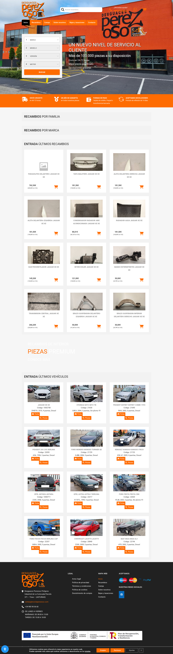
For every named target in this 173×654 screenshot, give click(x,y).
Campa (47, 22)
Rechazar (117, 650)
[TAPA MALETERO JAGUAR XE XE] (86, 165)
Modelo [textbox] (33, 48)
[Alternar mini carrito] (144, 9)
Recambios (36, 22)
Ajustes (132, 650)
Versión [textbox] (33, 56)
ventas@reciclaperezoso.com (36, 602)
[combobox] (42, 40)
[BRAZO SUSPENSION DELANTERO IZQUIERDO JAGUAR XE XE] (86, 305)
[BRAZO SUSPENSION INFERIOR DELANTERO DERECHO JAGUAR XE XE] (129, 305)
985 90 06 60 (120, 10)
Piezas (45, 418)
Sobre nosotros (60, 22)
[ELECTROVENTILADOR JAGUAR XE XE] (44, 258)
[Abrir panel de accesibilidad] (5, 649)
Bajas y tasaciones (77, 22)
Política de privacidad (80, 582)
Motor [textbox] (33, 64)
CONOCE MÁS (39, 360)
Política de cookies (79, 590)
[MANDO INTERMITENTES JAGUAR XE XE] (129, 258)
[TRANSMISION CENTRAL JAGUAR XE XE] (44, 305)
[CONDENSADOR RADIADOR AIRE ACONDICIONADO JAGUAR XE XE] (86, 212)
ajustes (87, 651)
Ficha (37, 414)
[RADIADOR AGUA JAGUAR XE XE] (129, 212)
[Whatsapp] (135, 10)
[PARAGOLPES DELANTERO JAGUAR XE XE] (44, 166)
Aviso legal (76, 579)
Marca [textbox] (33, 40)
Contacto (91, 22)
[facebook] (121, 594)
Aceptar (103, 650)
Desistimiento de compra (82, 593)
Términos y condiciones (81, 586)
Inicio (26, 22)
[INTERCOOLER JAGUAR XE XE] (86, 258)
